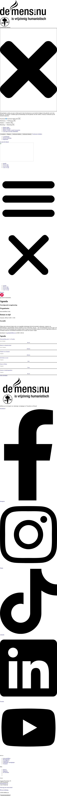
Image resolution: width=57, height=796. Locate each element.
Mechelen (28, 348)
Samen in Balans (3, 364)
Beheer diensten (6, 128)
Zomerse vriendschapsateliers (6, 370)
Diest (28, 361)
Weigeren (9, 134)
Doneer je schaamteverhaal (5, 345)
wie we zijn (5, 164)
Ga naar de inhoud (4, 142)
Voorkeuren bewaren (27, 134)
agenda (4, 163)
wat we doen (6, 166)
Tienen (28, 367)
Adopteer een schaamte (5, 351)
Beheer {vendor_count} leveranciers (11, 130)
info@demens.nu (4, 783)
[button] (28, 69)
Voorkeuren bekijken (16, 134)
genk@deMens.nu (11, 333)
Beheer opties (6, 127)
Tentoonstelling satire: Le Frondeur (7, 339)
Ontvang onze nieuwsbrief (6, 787)
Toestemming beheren (5, 795)
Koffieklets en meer (4, 357)
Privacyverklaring (7, 138)
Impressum (5, 139)
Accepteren (3, 134)
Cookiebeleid (6, 136)
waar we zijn (6, 167)
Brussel (28, 342)
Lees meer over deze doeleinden (10, 131)
